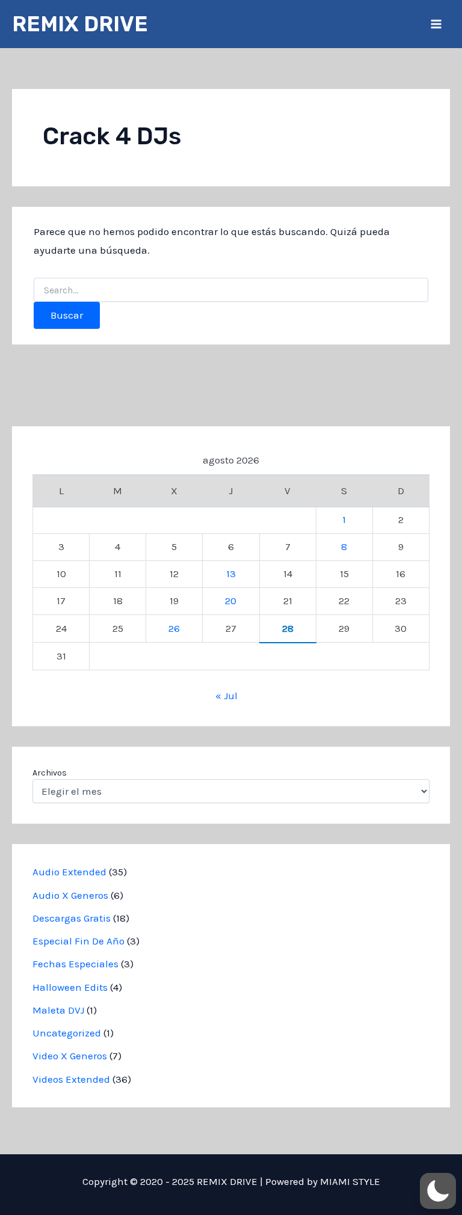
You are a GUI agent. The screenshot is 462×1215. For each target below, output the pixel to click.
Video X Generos (69, 1056)
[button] (438, 1191)
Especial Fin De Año (78, 941)
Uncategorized (66, 1033)
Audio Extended (69, 872)
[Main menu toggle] (437, 24)
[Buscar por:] (231, 291)
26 (174, 628)
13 (231, 574)
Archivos (49, 773)
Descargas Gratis (71, 918)
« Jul (226, 696)
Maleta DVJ (58, 1010)
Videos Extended (71, 1079)
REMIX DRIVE (80, 24)
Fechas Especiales (75, 964)
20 (230, 601)
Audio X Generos (70, 895)
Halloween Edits (70, 987)
